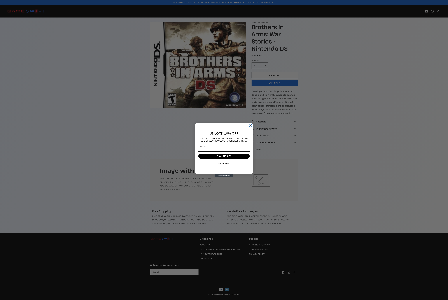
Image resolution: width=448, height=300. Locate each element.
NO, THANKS (224, 163)
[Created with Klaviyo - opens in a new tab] (224, 175)
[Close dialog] (250, 125)
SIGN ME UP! (224, 156)
